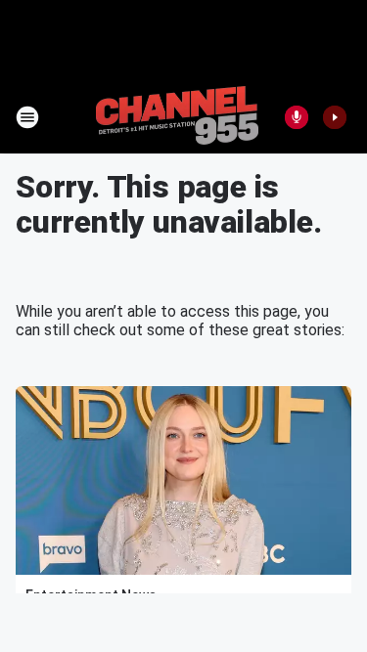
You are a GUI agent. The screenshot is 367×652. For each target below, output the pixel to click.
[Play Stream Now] (334, 117)
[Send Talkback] (296, 117)
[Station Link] (177, 117)
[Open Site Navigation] (27, 117)
